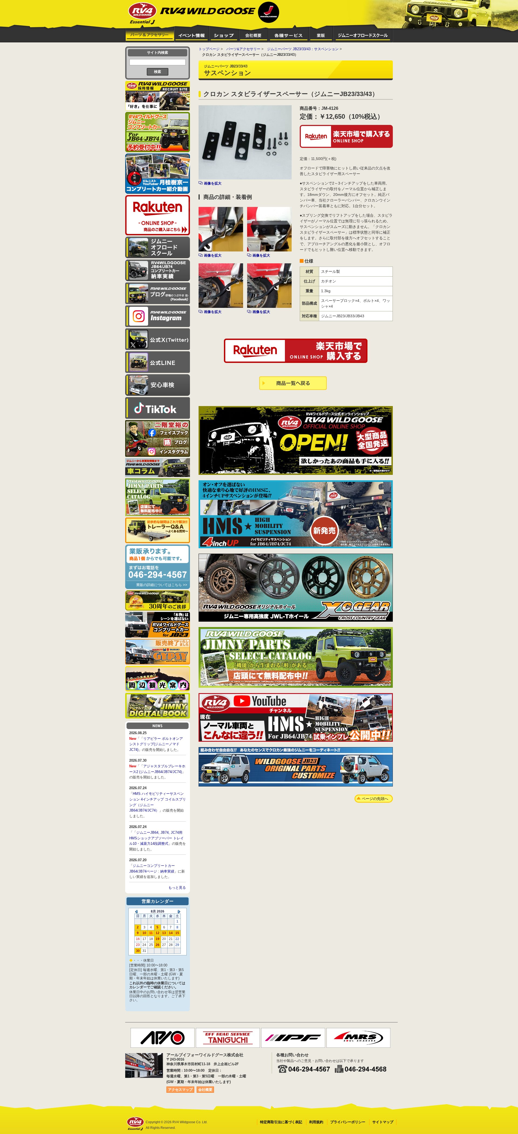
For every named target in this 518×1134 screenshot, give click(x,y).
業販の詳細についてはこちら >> (161, 585)
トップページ (209, 49)
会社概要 (205, 1090)
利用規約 (316, 1122)
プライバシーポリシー (347, 1122)
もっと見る (177, 888)
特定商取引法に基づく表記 (281, 1122)
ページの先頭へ (375, 798)
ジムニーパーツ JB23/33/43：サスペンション (303, 49)
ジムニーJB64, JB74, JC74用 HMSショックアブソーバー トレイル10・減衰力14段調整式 (156, 838)
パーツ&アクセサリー (243, 49)
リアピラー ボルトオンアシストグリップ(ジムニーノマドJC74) (156, 744)
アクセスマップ (180, 1090)
